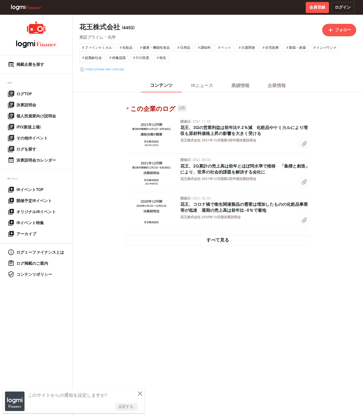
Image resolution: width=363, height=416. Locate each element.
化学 (112, 37)
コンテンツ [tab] (161, 85)
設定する (126, 406)
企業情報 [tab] (277, 85)
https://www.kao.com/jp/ (105, 69)
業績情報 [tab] (240, 85)
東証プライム (91, 37)
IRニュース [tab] (202, 85)
